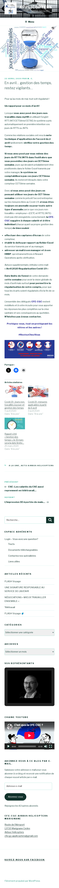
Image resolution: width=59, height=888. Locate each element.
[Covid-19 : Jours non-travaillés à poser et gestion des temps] (15, 391)
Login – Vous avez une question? (21, 539)
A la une (14, 465)
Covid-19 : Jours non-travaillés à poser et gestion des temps (15, 405)
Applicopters (35, 7)
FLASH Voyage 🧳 (14, 613)
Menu (31, 21)
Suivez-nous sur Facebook (25, 860)
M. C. (30, 79)
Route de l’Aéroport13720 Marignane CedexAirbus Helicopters (17, 828)
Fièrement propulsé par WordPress (22, 881)
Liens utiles (14, 561)
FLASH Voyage (13, 581)
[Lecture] (8, 746)
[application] (29, 736)
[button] (22, 694)
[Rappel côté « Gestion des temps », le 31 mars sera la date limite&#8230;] (15, 423)
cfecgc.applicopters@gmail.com (21, 836)
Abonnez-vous (15, 796)
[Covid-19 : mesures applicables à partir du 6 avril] (38, 391)
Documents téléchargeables (23, 550)
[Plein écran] (50, 746)
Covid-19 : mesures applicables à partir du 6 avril (37, 405)
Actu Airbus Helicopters (37, 465)
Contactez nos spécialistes (22, 555)
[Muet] (45, 746)
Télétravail (10, 607)
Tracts (11, 544)
